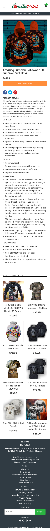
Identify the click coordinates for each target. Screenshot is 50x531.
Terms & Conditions (25, 500)
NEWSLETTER (25, 507)
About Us (25, 469)
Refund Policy (25, 503)
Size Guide (25, 480)
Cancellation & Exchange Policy (25, 495)
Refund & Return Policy (25, 490)
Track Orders (25, 477)
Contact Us (25, 472)
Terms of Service (25, 482)
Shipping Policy (25, 492)
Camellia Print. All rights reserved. (28, 527)
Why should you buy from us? (25, 474)
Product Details (11, 98)
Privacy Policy (25, 498)
